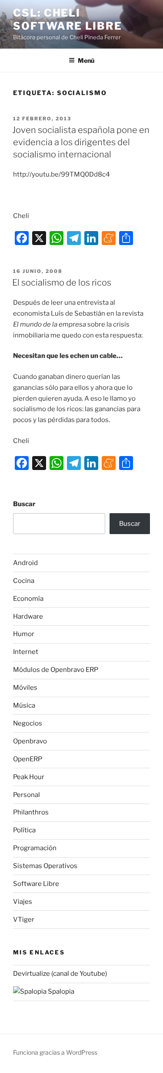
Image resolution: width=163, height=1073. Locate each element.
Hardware (28, 616)
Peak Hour (28, 777)
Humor (23, 634)
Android (25, 563)
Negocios (27, 723)
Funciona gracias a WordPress (55, 1052)
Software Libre (36, 884)
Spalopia (60, 991)
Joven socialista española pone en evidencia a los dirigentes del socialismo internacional (81, 142)
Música (24, 705)
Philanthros (31, 812)
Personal (26, 795)
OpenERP (27, 759)
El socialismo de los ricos (61, 282)
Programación (35, 848)
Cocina (23, 581)
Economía (28, 599)
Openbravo (30, 741)
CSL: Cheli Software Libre (67, 19)
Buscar (24, 504)
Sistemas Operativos (45, 866)
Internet (25, 652)
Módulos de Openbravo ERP (55, 670)
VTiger (23, 919)
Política (24, 830)
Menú (86, 60)
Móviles (25, 687)
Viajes (22, 902)
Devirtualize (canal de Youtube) (60, 974)
